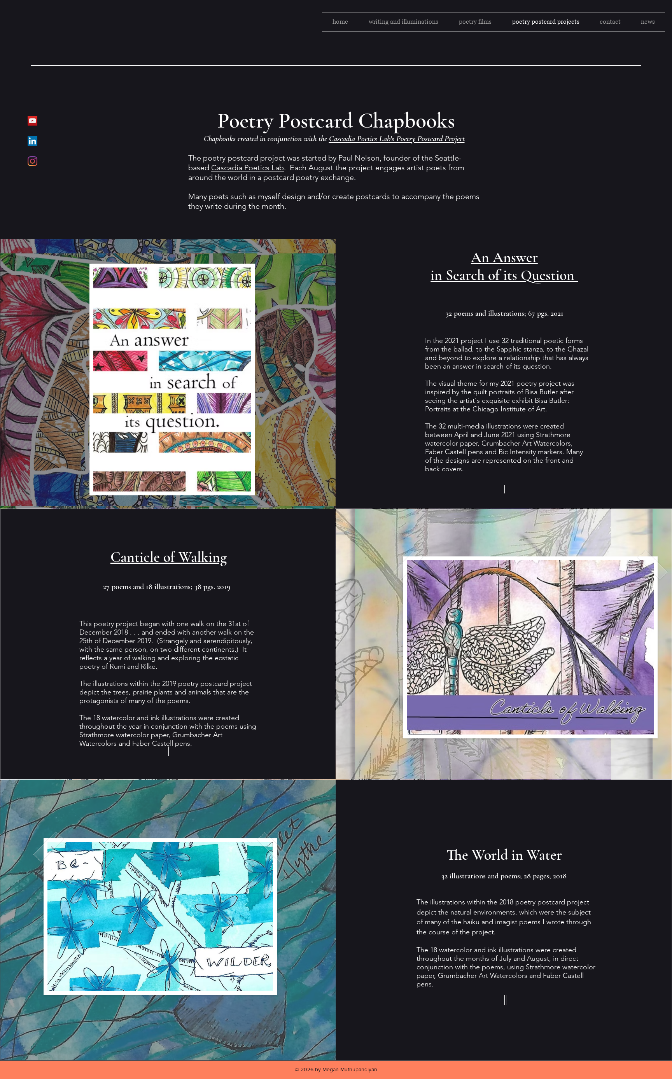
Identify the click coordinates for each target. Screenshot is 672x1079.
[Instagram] (32, 161)
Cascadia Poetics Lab (247, 167)
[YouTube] (32, 121)
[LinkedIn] (32, 141)
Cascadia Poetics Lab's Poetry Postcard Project (397, 138)
